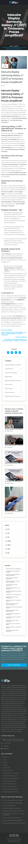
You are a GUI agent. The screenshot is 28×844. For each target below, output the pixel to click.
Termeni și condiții (8, 770)
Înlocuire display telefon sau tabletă (12, 800)
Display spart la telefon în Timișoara (14, 463)
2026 (7, 553)
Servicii (5, 759)
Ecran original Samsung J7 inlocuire (13, 614)
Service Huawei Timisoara (10, 786)
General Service (9, 369)
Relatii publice (8, 376)
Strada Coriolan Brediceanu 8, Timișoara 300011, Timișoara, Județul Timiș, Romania (13, 739)
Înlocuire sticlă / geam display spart (12, 803)
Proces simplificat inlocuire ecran (13, 627)
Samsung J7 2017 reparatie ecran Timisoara (13, 575)
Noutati (16, 46)
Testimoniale (6, 768)
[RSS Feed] (17, 835)
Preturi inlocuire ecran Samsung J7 (12, 631)
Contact (5, 765)
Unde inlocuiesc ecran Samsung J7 (12, 597)
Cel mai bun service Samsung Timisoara (13, 617)
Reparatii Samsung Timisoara (11, 778)
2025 (7, 549)
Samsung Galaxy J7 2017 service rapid (12, 611)
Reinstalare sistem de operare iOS (12, 808)
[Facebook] (10, 835)
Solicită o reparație (14, 665)
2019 (7, 529)
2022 (7, 537)
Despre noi (6, 757)
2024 (8, 545)
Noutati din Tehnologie (11, 372)
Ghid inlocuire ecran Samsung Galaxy (14, 607)
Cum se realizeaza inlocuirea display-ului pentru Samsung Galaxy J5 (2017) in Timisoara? (13, 333)
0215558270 (6, 746)
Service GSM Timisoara (9, 784)
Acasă (11, 46)
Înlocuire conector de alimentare (12, 818)
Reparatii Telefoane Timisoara (11, 773)
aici (20, 306)
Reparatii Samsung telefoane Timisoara (13, 592)
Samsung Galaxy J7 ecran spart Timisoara (13, 582)
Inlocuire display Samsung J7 (13, 568)
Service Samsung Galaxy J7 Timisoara (13, 588)
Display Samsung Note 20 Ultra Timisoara (14, 823)
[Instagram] (13, 835)
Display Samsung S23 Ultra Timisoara (13, 820)
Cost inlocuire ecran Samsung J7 (11, 585)
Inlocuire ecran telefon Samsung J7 (12, 621)
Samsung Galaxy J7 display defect (13, 624)
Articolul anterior (6, 330)
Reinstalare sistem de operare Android (13, 811)
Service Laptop (9, 388)
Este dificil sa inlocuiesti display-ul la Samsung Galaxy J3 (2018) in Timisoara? (14, 340)
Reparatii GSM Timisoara (9, 781)
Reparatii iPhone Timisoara (10, 776)
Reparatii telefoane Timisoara (13, 380)
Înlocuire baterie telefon (9, 805)
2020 (7, 533)
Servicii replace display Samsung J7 (12, 578)
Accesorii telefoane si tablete (12, 365)
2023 (8, 541)
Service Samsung (9, 392)
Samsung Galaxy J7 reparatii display (13, 601)
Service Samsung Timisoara (10, 789)
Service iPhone (9, 384)
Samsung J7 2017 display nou (13, 594)
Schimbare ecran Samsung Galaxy (13, 572)
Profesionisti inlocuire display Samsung (12, 604)
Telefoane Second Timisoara (12, 396)
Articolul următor (21, 337)
